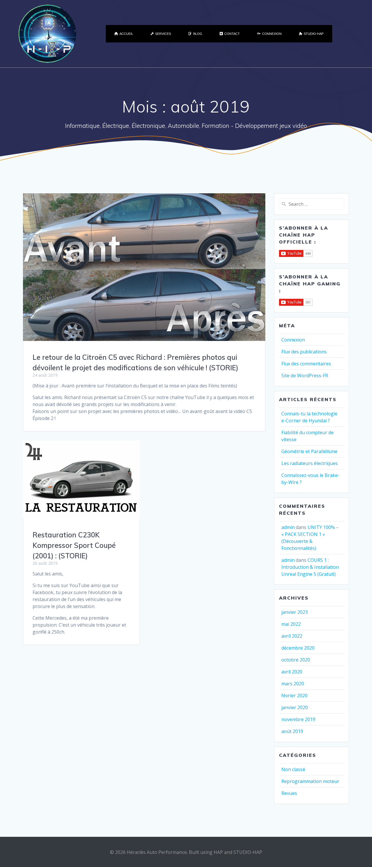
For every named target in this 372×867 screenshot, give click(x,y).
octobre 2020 (295, 660)
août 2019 (292, 731)
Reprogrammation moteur (310, 781)
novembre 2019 (298, 719)
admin (288, 527)
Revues (289, 793)
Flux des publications (304, 351)
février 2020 (294, 695)
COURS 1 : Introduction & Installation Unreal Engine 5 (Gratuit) (310, 567)
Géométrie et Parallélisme (309, 451)
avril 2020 (291, 671)
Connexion (293, 340)
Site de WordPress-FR (304, 375)
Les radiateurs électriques (309, 463)
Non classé (293, 769)
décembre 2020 (297, 648)
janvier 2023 (294, 612)
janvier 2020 (294, 707)
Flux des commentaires (306, 363)
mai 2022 (291, 624)
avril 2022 (291, 636)
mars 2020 (292, 683)
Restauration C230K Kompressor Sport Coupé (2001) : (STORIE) (74, 545)
